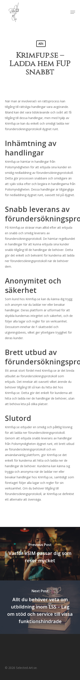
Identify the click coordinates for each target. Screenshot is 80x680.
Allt (41, 44)
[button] (72, 12)
